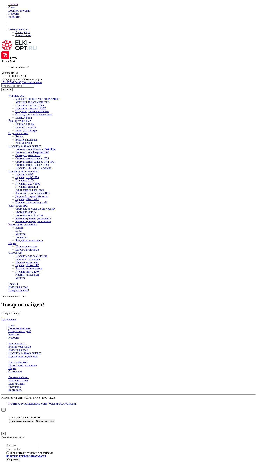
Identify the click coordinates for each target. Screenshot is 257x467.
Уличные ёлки (16, 343)
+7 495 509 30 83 (11, 82)
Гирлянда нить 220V (27, 271)
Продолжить (8, 319)
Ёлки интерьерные (19, 346)
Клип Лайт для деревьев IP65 (32, 193)
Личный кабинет (18, 377)
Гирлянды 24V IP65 (27, 177)
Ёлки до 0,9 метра (26, 130)
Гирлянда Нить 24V (27, 265)
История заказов (18, 380)
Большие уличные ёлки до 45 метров (37, 98)
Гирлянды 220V (24, 180)
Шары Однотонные (27, 249)
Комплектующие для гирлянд (33, 218)
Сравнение (15, 386)
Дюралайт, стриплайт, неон (31, 196)
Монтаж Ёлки (23, 117)
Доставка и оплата (19, 10)
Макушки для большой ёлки (32, 101)
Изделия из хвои (18, 286)
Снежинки (21, 237)
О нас (11, 7)
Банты (19, 227)
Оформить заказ (45, 421)
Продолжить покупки (22, 421)
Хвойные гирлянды (27, 274)
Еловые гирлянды (26, 139)
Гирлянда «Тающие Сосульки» (33, 167)
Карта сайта (15, 389)
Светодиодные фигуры (29, 215)
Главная (13, 4)
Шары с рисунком (26, 246)
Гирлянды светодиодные (23, 356)
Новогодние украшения (22, 365)
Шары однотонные (26, 262)
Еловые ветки (23, 142)
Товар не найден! (18, 290)
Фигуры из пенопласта (29, 240)
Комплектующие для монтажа (33, 221)
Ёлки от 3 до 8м (24, 123)
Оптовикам (15, 371)
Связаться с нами (32, 82)
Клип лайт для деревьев (29, 189)
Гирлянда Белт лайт (27, 199)
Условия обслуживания (62, 403)
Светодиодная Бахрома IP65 (32, 152)
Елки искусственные (27, 259)
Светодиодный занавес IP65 (32, 164)
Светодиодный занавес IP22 (32, 158)
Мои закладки (16, 383)
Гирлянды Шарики (26, 186)
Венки (19, 136)
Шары (12, 368)
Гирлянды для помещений (31, 202)
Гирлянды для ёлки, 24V (30, 105)
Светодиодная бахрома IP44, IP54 (35, 149)
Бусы (18, 230)
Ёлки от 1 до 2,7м (25, 127)
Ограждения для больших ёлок (33, 114)
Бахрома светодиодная (28, 268)
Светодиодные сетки (27, 155)
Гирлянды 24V (24, 174)
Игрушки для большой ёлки (32, 111)
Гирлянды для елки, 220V (30, 108)
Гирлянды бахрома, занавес (24, 352)
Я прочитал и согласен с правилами (29, 454)
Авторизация (23, 35)
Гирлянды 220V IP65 (27, 183)
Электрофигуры (18, 362)
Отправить (12, 459)
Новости (13, 13)
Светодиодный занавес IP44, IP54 (35, 161)
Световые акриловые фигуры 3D (35, 208)
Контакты (14, 16)
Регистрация (22, 32)
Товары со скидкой (19, 331)
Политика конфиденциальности (27, 403)
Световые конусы (26, 211)
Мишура (20, 233)
